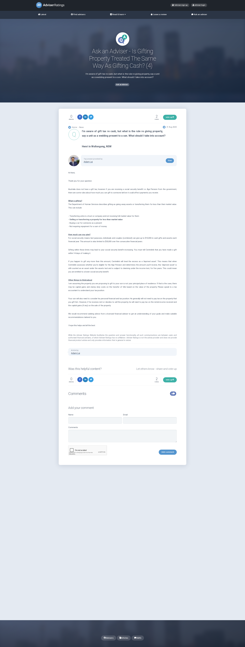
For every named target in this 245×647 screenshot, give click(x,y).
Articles (124, 638)
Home (74, 127)
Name (70, 415)
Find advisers (79, 14)
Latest (43, 14)
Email (125, 415)
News (81, 127)
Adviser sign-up (181, 5)
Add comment (167, 452)
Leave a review (160, 14)
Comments (73, 427)
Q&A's (138, 638)
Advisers (109, 638)
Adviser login (199, 5)
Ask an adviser (200, 14)
